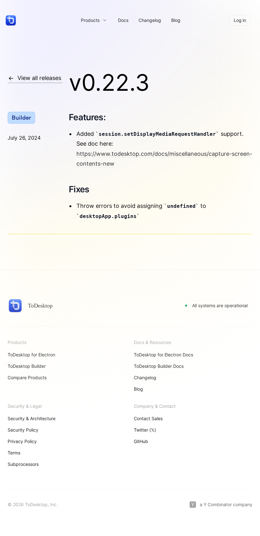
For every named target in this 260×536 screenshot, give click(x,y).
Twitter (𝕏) (145, 430)
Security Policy (23, 430)
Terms (14, 452)
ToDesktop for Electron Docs (163, 354)
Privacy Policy (22, 441)
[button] (94, 20)
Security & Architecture (31, 418)
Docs (123, 20)
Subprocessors (23, 464)
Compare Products (27, 377)
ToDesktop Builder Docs (159, 366)
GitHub (141, 441)
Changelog (150, 20)
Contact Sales (148, 418)
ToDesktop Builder (27, 366)
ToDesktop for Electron (31, 354)
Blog (175, 20)
